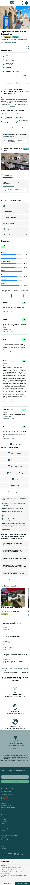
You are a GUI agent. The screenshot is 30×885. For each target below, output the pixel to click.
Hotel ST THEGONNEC (7, 647)
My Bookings (3, 803)
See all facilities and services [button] (15, 128)
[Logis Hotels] (11, 3)
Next (19, 444)
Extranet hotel (3, 819)
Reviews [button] (26, 83)
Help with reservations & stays (6, 805)
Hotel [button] (3, 83)
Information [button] (18, 83)
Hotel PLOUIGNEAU (7, 649)
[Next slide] (27, 161)
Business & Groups (4, 825)
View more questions (14, 580)
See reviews (14, 42)
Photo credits (3, 848)
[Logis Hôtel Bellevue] (13, 597)
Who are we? (3, 817)
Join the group (4, 821)
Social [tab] (16, 479)
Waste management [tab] (16, 466)
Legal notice (3, 837)
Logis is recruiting (4, 828)
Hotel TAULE (5, 644)
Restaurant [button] (10, 83)
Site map (2, 846)
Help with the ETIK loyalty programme (8, 807)
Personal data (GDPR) (5, 839)
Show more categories (13, 492)
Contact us (3, 809)
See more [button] (24, 75)
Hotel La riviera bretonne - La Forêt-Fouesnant (13, 661)
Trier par (8, 296)
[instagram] (18, 853)
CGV (2, 844)
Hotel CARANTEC (6, 643)
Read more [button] (12, 106)
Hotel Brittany (6, 627)
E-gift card (3, 823)
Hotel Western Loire (7, 629)
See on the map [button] (24, 39)
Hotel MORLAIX (6, 646)
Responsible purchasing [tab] (16, 473)
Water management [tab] (16, 460)
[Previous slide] (3, 161)
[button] (2, 3)
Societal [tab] (16, 486)
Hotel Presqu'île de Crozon (8, 659)
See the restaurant (7, 175)
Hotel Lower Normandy (8, 631)
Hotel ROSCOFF (6, 641)
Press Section (3, 830)
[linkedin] (22, 853)
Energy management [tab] (16, 453)
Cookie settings (4, 841)
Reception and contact (11, 217)
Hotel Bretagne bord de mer (9, 662)
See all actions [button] (5, 529)
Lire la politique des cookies (6, 878)
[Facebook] (14, 853)
